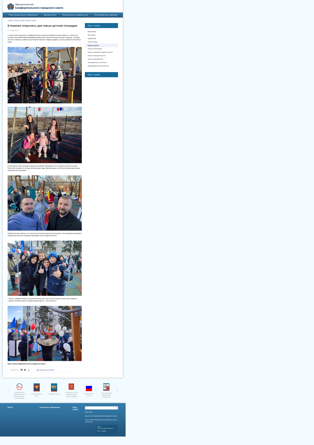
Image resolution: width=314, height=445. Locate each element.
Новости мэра (92, 42)
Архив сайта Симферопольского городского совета (101, 416)
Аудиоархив (92, 38)
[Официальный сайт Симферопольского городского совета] (35, 6)
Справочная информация (50, 407)
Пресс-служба (19, 20)
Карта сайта (88, 412)
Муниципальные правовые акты (75, 15)
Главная (10, 20)
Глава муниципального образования (23, 15)
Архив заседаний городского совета (100, 52)
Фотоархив (91, 35)
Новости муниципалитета (97, 56)
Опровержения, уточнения (97, 62)
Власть (10, 407)
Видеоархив (92, 31)
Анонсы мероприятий (95, 59)
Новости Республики (95, 49)
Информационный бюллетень (98, 66)
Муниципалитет (50, 15)
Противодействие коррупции (105, 15)
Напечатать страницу (46, 370)
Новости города (30, 20)
